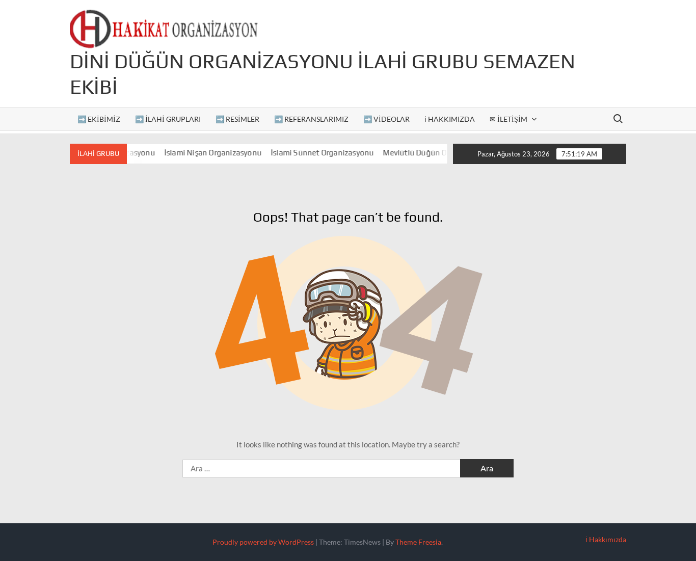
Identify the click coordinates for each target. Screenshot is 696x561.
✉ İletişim (508, 119)
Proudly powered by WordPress (263, 542)
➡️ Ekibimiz (98, 119)
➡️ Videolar (386, 119)
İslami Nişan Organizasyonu (205, 152)
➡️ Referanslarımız (311, 119)
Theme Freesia (418, 542)
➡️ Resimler (237, 119)
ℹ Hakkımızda (449, 119)
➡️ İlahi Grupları (168, 119)
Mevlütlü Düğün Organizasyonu (431, 152)
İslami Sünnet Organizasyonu (314, 152)
